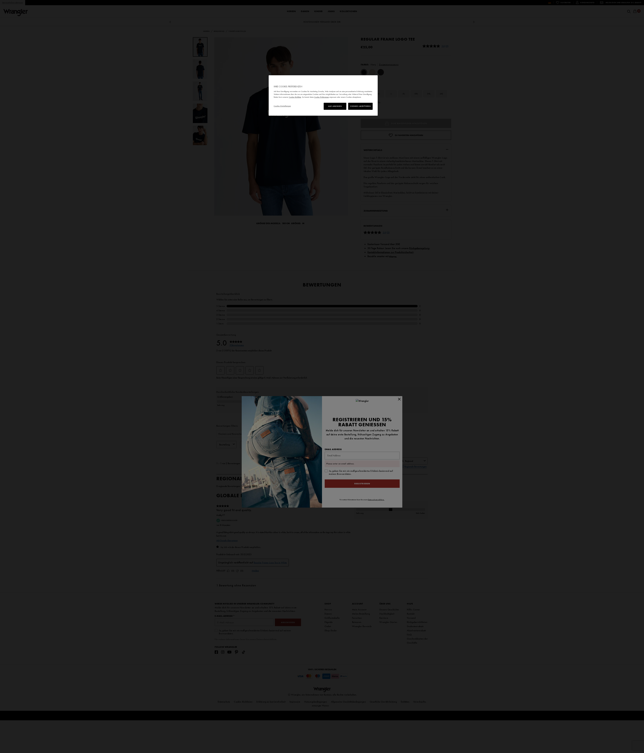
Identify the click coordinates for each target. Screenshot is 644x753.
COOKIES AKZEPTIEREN (360, 106)
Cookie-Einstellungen (282, 106)
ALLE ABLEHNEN (335, 106)
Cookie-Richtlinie (295, 97)
